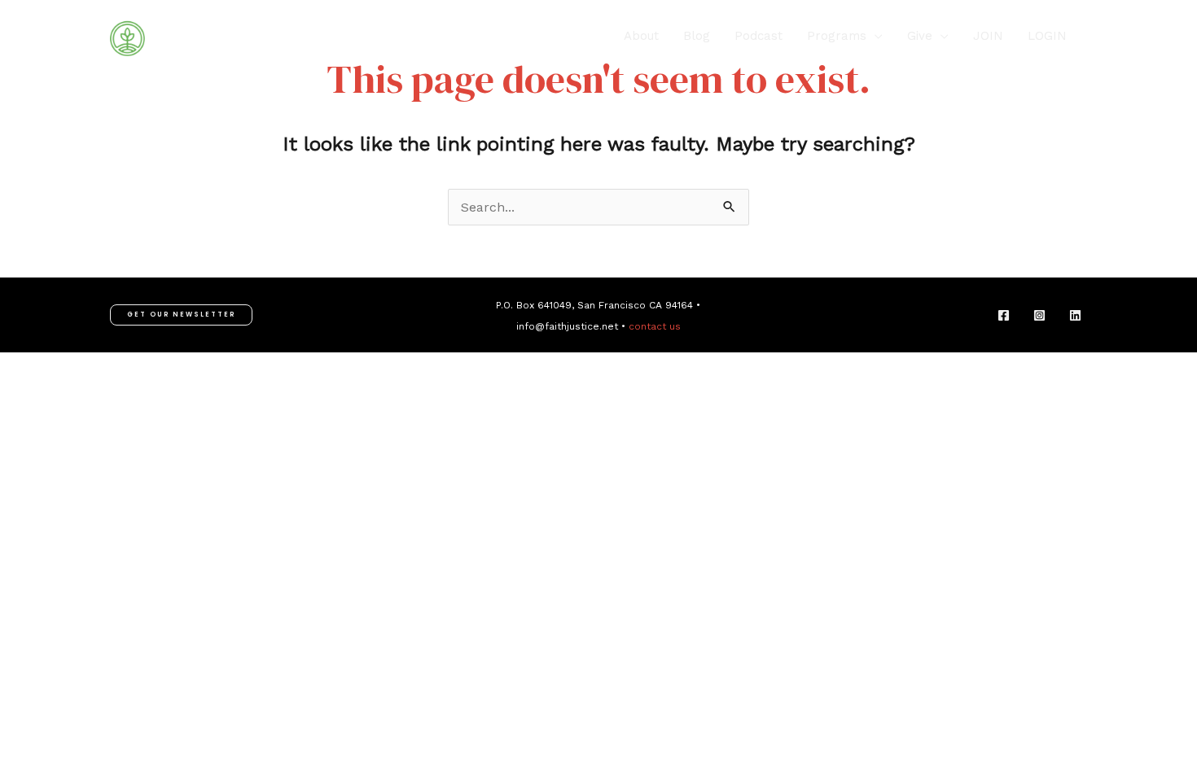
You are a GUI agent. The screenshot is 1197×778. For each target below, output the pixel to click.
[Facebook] (1003, 315)
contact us (655, 326)
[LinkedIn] (1075, 315)
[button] (874, 35)
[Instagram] (1039, 315)
